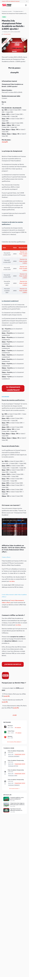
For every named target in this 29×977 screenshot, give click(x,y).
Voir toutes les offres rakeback (14, 741)
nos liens (12, 581)
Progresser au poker (7, 11)
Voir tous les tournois (13, 788)
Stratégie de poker (18, 11)
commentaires (7, 34)
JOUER (14, 715)
